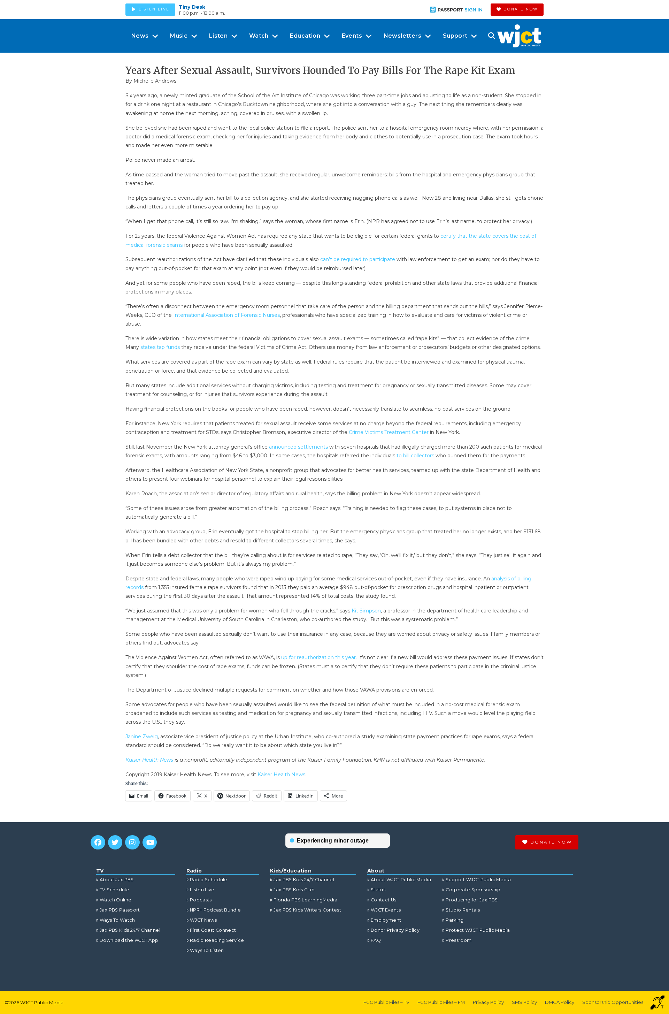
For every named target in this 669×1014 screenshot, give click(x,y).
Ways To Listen (207, 950)
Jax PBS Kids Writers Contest (307, 910)
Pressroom (458, 940)
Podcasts (201, 899)
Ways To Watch (117, 920)
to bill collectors (415, 455)
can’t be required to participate (357, 259)
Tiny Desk (192, 7)
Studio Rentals (463, 910)
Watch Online (115, 899)
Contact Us (384, 899)
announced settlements (298, 447)
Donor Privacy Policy (395, 930)
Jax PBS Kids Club (294, 889)
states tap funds (160, 347)
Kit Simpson (366, 611)
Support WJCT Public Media (478, 879)
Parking (454, 920)
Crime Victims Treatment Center (389, 432)
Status (378, 889)
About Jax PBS (117, 879)
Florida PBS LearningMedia (305, 899)
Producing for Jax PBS (472, 899)
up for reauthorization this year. (319, 657)
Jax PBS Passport (120, 910)
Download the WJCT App (129, 940)
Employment (386, 920)
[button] (491, 36)
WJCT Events (386, 910)
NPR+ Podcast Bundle (215, 910)
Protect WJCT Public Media (478, 930)
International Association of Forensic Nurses (226, 315)
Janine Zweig (141, 736)
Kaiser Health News (281, 774)
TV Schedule (114, 889)
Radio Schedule (209, 879)
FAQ (376, 940)
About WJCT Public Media (401, 879)
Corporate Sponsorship (473, 889)
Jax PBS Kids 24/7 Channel (130, 930)
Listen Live (202, 889)
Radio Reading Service (217, 940)
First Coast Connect (213, 930)
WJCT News (203, 920)
